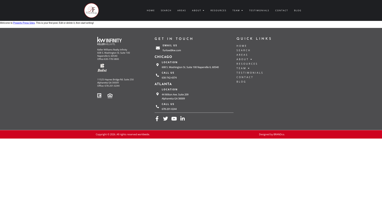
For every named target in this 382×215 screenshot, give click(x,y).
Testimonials (259, 10)
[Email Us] (158, 48)
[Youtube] (174, 118)
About (196, 10)
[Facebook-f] (157, 118)
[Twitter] (165, 118)
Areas (181, 10)
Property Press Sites (24, 23)
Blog (297, 10)
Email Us (170, 45)
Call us (168, 72)
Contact (281, 10)
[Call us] (157, 75)
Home (151, 10)
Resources (219, 10)
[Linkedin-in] (182, 118)
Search (166, 10)
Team (236, 10)
